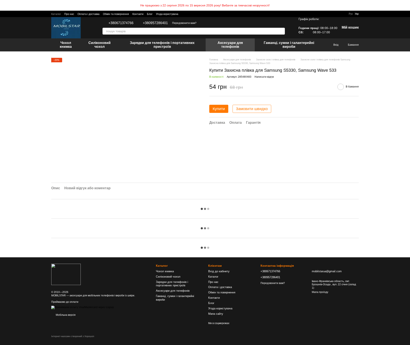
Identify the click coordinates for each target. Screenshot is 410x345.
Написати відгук (264, 76)
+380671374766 (120, 23)
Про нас (69, 14)
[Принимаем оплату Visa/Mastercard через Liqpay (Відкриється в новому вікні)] (82, 307)
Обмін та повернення (116, 14)
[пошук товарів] (281, 31)
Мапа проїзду (320, 292)
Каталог (56, 14)
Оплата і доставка (89, 14)
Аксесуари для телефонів (230, 44)
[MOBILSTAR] (66, 274)
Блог (149, 14)
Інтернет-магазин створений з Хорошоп (72, 336)
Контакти (138, 14)
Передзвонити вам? (184, 23)
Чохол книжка (66, 44)
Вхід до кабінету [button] (219, 271)
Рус (351, 14)
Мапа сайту (215, 313)
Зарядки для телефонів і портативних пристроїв (162, 44)
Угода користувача (167, 14)
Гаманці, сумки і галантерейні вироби (289, 44)
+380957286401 (155, 23)
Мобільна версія (65, 314)
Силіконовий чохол (99, 44)
